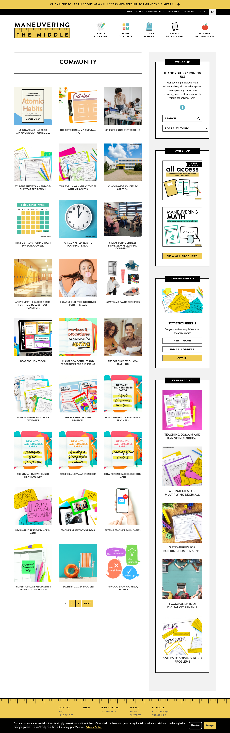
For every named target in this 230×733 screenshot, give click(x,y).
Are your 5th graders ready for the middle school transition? (32, 305)
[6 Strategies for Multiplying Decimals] (182, 467)
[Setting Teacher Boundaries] (123, 506)
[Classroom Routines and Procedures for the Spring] (78, 337)
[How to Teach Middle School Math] (123, 450)
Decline (195, 725)
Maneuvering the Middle (42, 30)
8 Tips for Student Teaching (122, 130)
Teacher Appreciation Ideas (78, 530)
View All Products (182, 256)
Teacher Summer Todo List (77, 587)
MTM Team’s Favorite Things (123, 302)
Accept (210, 725)
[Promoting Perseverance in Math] (33, 506)
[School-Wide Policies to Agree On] (123, 162)
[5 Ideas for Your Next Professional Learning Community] (123, 219)
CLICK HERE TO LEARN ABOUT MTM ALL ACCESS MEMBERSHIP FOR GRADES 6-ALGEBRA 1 (113, 4)
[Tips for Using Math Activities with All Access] (78, 162)
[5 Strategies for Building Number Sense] (182, 523)
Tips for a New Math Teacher (78, 474)
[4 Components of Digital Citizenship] (182, 579)
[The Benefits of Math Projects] (78, 394)
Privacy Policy (94, 727)
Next (87, 603)
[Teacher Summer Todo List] (78, 563)
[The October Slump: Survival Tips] (78, 106)
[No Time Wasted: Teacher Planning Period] (78, 219)
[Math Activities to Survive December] (33, 394)
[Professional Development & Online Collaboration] (33, 563)
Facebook (182, 107)
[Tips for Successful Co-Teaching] (123, 337)
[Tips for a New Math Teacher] (78, 450)
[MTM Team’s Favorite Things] (123, 278)
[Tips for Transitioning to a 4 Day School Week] (33, 219)
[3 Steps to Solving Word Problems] (182, 636)
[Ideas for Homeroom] (33, 337)
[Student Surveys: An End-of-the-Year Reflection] (33, 162)
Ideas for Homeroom (33, 361)
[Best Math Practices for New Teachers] (123, 394)
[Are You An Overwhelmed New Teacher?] (33, 450)
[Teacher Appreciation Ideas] (78, 506)
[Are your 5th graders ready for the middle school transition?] (33, 278)
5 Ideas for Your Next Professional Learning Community (122, 246)
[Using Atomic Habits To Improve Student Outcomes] (33, 106)
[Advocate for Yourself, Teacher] (123, 563)
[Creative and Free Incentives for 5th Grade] (78, 278)
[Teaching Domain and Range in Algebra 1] (182, 410)
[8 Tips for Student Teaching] (123, 106)
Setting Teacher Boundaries (123, 530)
